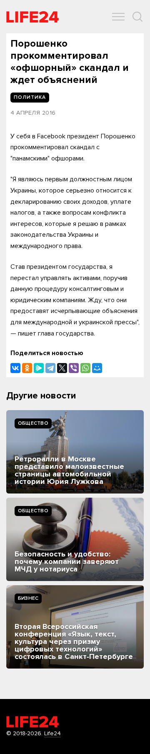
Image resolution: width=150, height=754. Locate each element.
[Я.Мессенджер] (39, 368)
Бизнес (28, 598)
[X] (62, 368)
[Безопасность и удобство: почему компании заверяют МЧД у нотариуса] (75, 539)
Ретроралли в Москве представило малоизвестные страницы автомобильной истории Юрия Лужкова (69, 470)
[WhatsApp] (85, 368)
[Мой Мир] (97, 368)
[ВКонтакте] (15, 368)
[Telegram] (50, 368)
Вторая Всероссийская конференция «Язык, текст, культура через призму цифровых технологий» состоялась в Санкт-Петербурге (74, 641)
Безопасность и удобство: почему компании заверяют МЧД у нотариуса (67, 561)
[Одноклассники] (27, 368)
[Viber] (74, 368)
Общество (33, 423)
